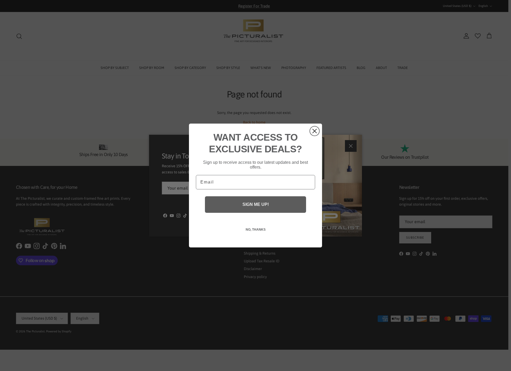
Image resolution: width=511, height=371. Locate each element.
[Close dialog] (314, 131)
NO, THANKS (256, 229)
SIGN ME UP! (255, 204)
